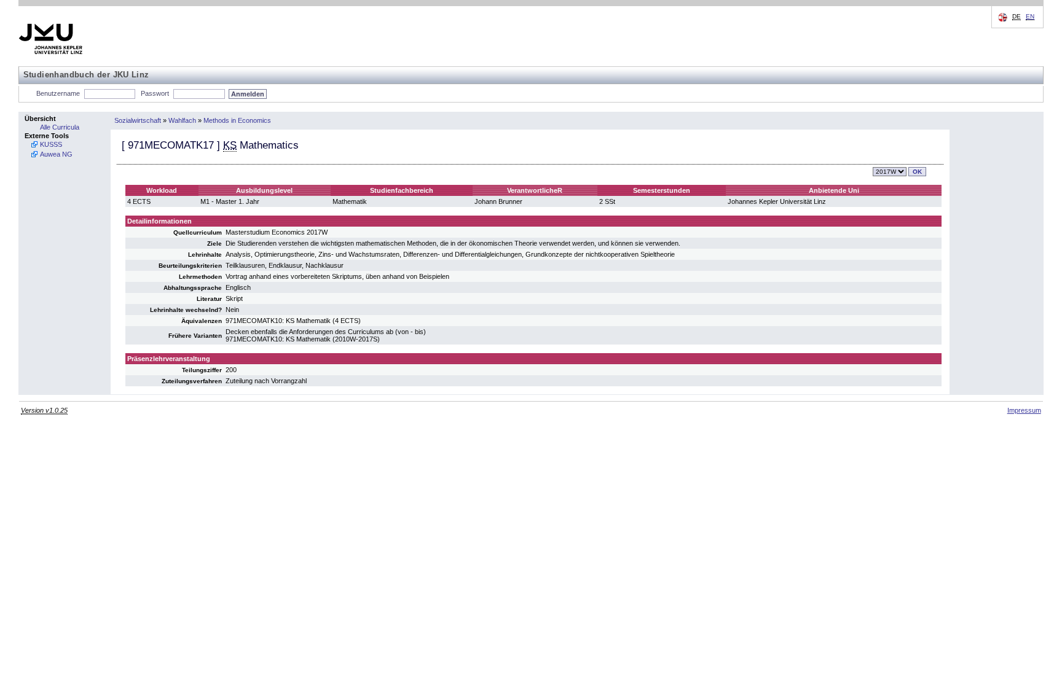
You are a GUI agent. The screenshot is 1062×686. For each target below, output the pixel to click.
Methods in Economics (237, 120)
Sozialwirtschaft (137, 120)
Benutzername (58, 93)
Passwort (155, 93)
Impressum (1024, 410)
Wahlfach (182, 120)
